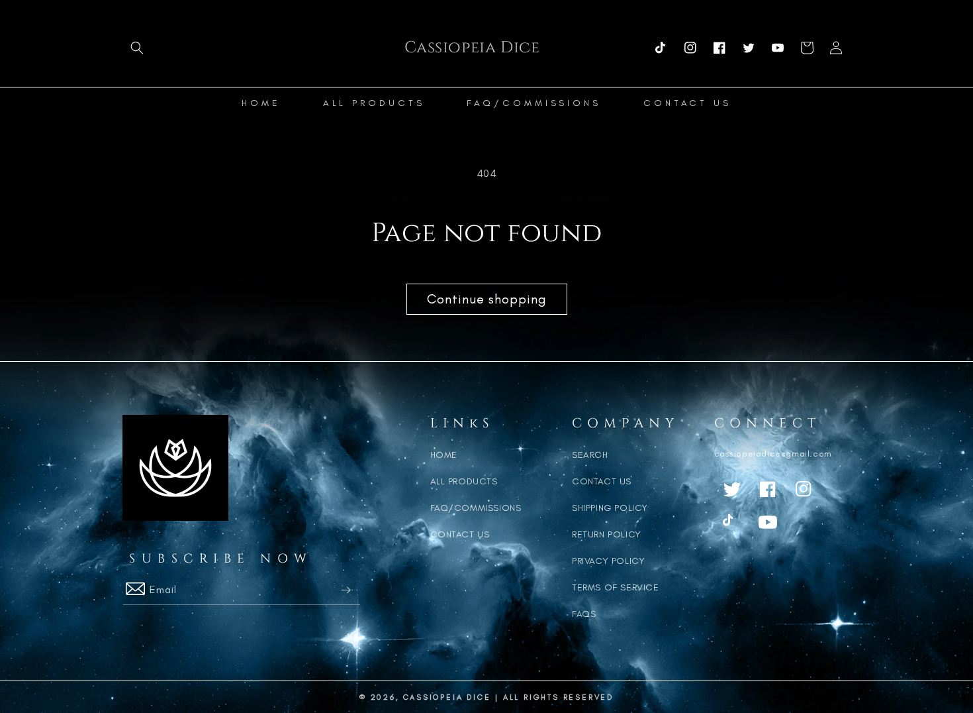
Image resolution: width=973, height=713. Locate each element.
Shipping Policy (610, 508)
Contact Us (460, 534)
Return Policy (606, 534)
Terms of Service (615, 587)
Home (443, 455)
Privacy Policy (608, 561)
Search (590, 455)
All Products (464, 481)
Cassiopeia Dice (446, 697)
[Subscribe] (345, 590)
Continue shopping (487, 299)
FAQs (584, 614)
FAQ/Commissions (476, 508)
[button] (137, 47)
